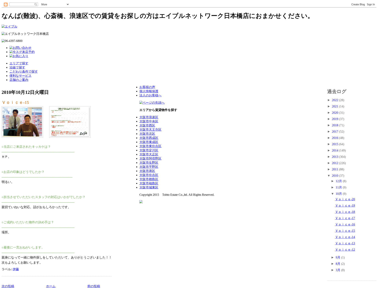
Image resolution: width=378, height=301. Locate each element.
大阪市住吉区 (148, 175)
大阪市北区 (147, 133)
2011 (335, 169)
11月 (339, 187)
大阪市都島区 (148, 179)
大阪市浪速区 (148, 117)
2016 (335, 137)
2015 (335, 144)
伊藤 (16, 269)
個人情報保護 (148, 91)
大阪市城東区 (148, 187)
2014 (335, 150)
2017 (335, 131)
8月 (338, 263)
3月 (338, 270)
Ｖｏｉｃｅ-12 (345, 249)
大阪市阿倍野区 (150, 158)
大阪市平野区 (148, 166)
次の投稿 (8, 286)
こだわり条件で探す (23, 71)
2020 (335, 112)
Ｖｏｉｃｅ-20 (345, 199)
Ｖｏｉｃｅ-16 (345, 224)
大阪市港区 (147, 171)
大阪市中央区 (148, 121)
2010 (335, 175)
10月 (339, 193)
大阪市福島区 (148, 183)
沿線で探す (17, 67)
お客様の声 (147, 87)
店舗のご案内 (18, 79)
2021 (335, 106)
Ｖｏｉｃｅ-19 (345, 205)
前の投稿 (93, 286)
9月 (338, 257)
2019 (335, 119)
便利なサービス (20, 75)
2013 (335, 156)
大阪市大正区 (148, 154)
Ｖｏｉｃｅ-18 (345, 211)
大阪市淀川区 (148, 150)
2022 (335, 100)
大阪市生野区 (148, 162)
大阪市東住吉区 (150, 146)
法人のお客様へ (150, 95)
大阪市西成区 (148, 137)
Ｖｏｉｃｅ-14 (345, 237)
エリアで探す (18, 63)
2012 (335, 163)
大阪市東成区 (148, 142)
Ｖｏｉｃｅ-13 (345, 243)
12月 (339, 181)
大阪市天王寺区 (150, 129)
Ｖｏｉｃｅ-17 (345, 218)
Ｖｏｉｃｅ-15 (15, 102)
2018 (335, 125)
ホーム (51, 286)
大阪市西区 (147, 125)
